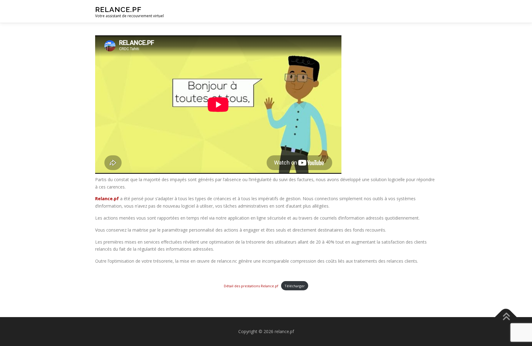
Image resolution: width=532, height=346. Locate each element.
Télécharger (294, 286)
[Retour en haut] (506, 317)
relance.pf (118, 9)
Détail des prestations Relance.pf (251, 286)
